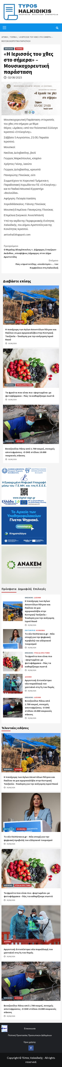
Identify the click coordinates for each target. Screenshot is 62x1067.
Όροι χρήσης (30, 1042)
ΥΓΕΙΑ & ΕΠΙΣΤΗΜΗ (24, 385)
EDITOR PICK (30, 630)
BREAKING (9, 49)
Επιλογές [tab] (39, 589)
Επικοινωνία (30, 1028)
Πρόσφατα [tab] (9, 589)
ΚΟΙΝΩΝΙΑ (40, 630)
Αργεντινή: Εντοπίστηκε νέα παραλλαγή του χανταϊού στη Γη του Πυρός (39, 684)
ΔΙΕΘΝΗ (20, 322)
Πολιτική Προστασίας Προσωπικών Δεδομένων (30, 1035)
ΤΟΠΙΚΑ (19, 49)
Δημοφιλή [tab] (25, 589)
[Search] (57, 28)
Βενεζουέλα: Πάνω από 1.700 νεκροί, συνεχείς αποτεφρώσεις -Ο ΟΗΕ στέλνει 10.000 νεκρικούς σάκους (30, 452)
